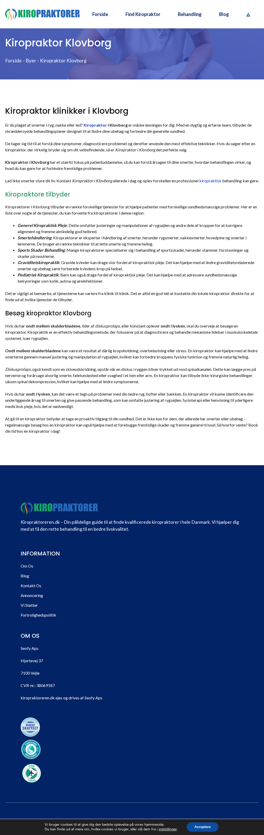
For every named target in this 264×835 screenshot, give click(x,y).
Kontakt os (31, 585)
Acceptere (202, 826)
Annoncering (32, 595)
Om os (27, 565)
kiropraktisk (210, 180)
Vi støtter (29, 605)
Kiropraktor (95, 124)
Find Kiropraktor (143, 14)
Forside (100, 14)
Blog (224, 14)
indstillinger (168, 829)
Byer (31, 60)
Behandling (190, 14)
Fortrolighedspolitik (38, 614)
